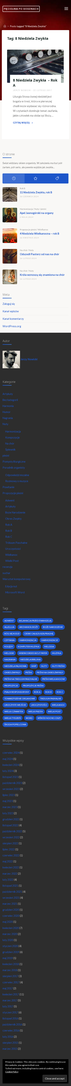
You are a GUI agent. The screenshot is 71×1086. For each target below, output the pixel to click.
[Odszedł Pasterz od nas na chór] (10, 256)
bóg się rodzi (11, 633)
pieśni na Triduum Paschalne (20, 679)
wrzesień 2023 (11, 789)
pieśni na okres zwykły (50, 672)
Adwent (10, 500)
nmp (33, 666)
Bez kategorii (10, 399)
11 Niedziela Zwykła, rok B (36, 192)
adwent (9, 620)
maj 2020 (8, 921)
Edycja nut (11, 586)
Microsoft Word (15, 592)
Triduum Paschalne (16, 542)
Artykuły (8, 393)
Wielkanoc (43, 229)
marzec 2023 (10, 807)
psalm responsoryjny (16, 692)
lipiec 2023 (9, 795)
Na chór (23, 250)
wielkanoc (58, 705)
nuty (44, 666)
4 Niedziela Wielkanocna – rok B (39, 233)
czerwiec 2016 (11, 1030)
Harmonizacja (26, 209)
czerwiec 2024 (11, 752)
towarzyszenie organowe (19, 698)
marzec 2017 (10, 1000)
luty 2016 (8, 1036)
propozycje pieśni (33, 685)
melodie (9, 653)
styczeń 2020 (10, 946)
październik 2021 (12, 891)
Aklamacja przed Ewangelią (35, 620)
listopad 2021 (10, 885)
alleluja (9, 627)
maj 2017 (8, 988)
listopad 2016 (10, 1018)
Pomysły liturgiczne (14, 461)
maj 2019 (8, 958)
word (29, 718)
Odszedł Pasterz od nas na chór (39, 254)
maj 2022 (8, 861)
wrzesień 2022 (11, 837)
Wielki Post (12, 560)
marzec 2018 (10, 970)
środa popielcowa (15, 724)
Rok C (8, 536)
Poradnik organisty (14, 467)
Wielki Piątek (35, 711)
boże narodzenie (53, 627)
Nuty (36, 209)
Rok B (22, 188)
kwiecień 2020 (11, 928)
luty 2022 (8, 879)
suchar (6, 573)
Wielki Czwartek (13, 711)
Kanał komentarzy (13, 318)
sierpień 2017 (10, 976)
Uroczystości (13, 548)
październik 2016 (12, 1024)
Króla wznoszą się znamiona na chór (42, 274)
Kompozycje (12, 437)
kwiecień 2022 (11, 867)
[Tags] (57, 178)
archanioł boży (28, 627)
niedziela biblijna (30, 659)
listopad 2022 (10, 825)
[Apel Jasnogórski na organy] (10, 215)
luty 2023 (8, 813)
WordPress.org (12, 326)
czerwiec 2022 (11, 855)
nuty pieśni (58, 666)
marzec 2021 (10, 903)
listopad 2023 (10, 776)
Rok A (42, 71)
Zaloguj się (9, 303)
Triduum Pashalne (50, 698)
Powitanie (8, 487)
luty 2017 (8, 1006)
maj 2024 (8, 758)
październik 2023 (12, 782)
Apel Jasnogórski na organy (37, 213)
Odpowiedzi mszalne (17, 475)
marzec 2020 (10, 934)
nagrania (9, 659)
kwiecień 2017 (11, 994)
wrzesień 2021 (11, 897)
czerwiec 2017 (11, 982)
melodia (49, 646)
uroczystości (39, 705)
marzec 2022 (10, 873)
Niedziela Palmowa (15, 666)
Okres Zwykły (13, 518)
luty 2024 (8, 770)
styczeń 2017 (10, 1012)
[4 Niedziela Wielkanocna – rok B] (10, 235)
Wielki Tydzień (12, 718)
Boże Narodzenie (15, 512)
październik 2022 (12, 831)
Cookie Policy (11, 1071)
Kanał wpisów (11, 311)
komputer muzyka (28, 646)
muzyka (56, 653)
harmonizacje (49, 640)
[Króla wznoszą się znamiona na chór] (10, 277)
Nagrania (8, 418)
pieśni (43, 209)
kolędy (8, 646)
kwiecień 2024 (11, 764)
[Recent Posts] (14, 178)
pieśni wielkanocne (53, 679)
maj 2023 (8, 801)
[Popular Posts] (35, 178)
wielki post (54, 711)
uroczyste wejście (15, 705)
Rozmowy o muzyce (16, 481)
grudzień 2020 (11, 909)
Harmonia (8, 405)
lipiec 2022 (9, 849)
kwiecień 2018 (11, 964)
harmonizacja (27, 640)
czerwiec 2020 (11, 915)
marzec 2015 (10, 1048)
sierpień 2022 (10, 843)
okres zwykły (12, 672)
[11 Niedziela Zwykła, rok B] (10, 194)
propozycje (11, 685)
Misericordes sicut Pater (33, 653)
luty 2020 (8, 940)
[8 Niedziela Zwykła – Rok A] (35, 66)
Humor (7, 411)
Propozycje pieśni (24, 71)
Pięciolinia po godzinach (21, 9)
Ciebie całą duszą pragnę (38, 633)
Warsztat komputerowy (16, 579)
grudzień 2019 (11, 952)
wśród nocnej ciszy (49, 718)
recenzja (7, 566)
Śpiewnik (10, 449)
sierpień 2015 (10, 1042)
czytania (9, 640)
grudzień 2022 (11, 819)
